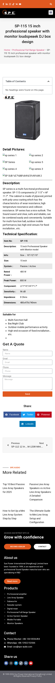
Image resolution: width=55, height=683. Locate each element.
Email (5, 359)
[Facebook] (6, 663)
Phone (6, 367)
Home (7, 50)
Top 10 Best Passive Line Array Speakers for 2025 (14, 488)
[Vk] (26, 663)
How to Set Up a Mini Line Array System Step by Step (14, 514)
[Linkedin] (16, 663)
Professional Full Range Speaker (28, 50)
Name (5, 350)
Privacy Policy (36, 676)
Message (7, 376)
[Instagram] (11, 663)
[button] (51, 4)
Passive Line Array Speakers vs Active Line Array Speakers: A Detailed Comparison (40, 492)
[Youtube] (31, 663)
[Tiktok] (21, 663)
